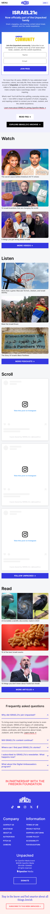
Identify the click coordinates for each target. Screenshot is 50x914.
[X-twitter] (31, 807)
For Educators (33, 845)
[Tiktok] (13, 807)
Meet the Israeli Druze (10, 324)
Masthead (8, 829)
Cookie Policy (32, 837)
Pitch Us (7, 841)
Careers (7, 845)
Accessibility (32, 841)
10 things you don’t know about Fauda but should (21, 683)
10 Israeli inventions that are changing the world (20, 208)
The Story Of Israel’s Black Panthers (15, 355)
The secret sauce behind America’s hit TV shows (20, 177)
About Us (7, 833)
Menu (5, 3)
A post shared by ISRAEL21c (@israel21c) (25, 437)
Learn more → (30, 732)
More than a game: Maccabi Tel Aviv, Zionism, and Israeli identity (23, 292)
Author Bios (9, 837)
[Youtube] (19, 807)
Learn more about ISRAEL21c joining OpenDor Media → (25, 108)
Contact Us (8, 825)
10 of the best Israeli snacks (12, 652)
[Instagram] (25, 807)
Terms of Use (32, 825)
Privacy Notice (33, 829)
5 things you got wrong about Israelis (16, 239)
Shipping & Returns (35, 833)
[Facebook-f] (37, 807)
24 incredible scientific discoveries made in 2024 (20, 621)
